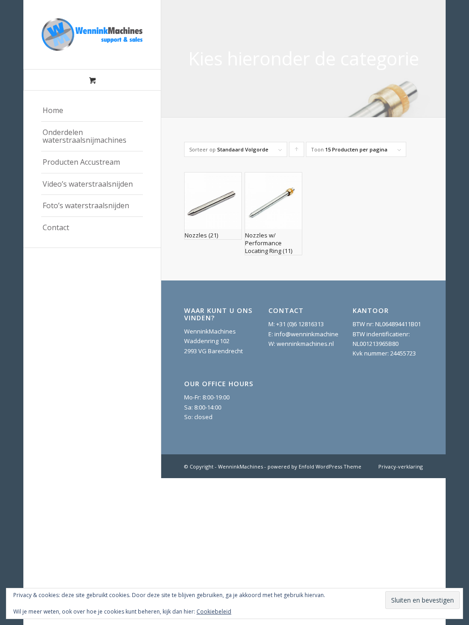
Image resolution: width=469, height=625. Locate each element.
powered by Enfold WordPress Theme (314, 466)
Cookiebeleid (213, 611)
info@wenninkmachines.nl (311, 334)
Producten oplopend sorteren (296, 151)
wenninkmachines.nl (305, 343)
